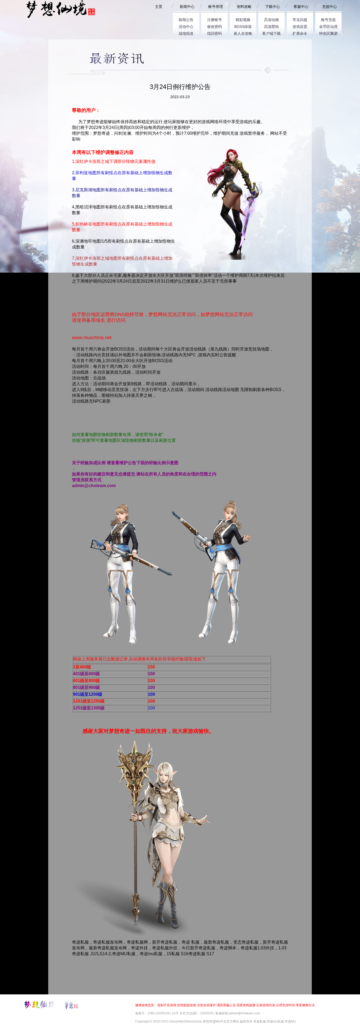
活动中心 (186, 25)
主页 (158, 6)
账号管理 (215, 6)
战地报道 (186, 32)
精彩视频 (243, 19)
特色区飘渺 (328, 32)
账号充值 (328, 19)
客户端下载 (271, 32)
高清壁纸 (271, 25)
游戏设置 (300, 25)
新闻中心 (187, 6)
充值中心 (329, 6)
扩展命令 (300, 32)
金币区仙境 (328, 25)
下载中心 (272, 6)
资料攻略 (244, 6)
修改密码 (214, 25)
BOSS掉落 (243, 25)
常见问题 (300, 19)
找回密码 (214, 32)
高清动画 (271, 19)
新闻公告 (186, 19)
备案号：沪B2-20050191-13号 (157, 1013)
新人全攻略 (243, 32)
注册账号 (214, 19)
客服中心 (301, 6)
